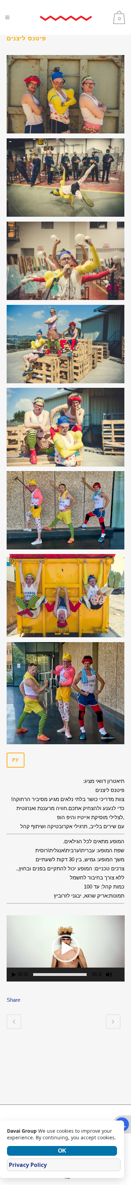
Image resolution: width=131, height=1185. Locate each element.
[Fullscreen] (120, 974)
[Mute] (109, 974)
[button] (66, 948)
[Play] (14, 974)
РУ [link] (15, 760)
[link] (65, 17)
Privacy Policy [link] (28, 1165)
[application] (66, 948)
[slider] (60, 974)
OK (62, 1151)
